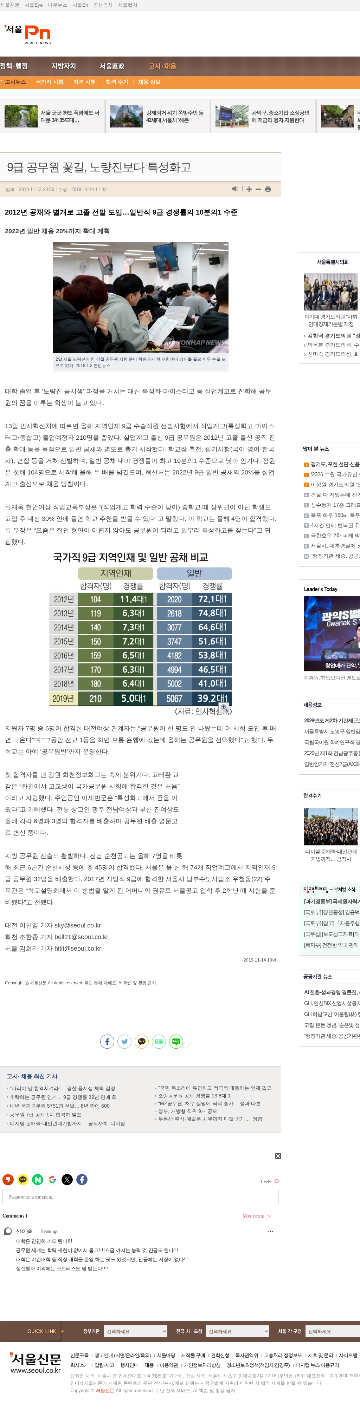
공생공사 (103, 5)
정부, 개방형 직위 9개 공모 (187, 1111)
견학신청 (220, 1355)
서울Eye (34, 5)
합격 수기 (117, 82)
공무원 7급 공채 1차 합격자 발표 (46, 1114)
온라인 (132, 1355)
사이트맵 (348, 1355)
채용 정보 (149, 82)
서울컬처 (127, 5)
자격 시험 (84, 82)
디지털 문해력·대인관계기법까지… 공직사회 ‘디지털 (67, 1123)
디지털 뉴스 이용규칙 (317, 1365)
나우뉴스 (58, 5)
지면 (119, 1355)
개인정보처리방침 (202, 1365)
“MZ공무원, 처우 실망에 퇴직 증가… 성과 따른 (209, 1103)
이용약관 (169, 1365)
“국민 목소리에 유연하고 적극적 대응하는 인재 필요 (215, 1088)
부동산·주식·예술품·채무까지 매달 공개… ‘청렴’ (210, 1119)
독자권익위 (246, 1355)
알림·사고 (104, 1365)
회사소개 (79, 1365)
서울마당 (166, 1355)
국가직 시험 (50, 82)
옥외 (144, 1355)
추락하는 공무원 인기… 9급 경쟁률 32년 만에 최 (63, 1097)
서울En (80, 5)
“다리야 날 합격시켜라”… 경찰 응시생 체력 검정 (62, 1088)
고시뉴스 (15, 82)
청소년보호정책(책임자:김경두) (258, 1365)
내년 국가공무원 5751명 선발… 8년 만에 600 (60, 1106)
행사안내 (129, 1365)
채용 (149, 1365)
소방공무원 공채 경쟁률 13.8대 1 (194, 1095)
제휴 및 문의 (320, 1355)
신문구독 (79, 1355)
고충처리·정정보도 (283, 1355)
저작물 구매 (193, 1355)
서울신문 (10, 5)
